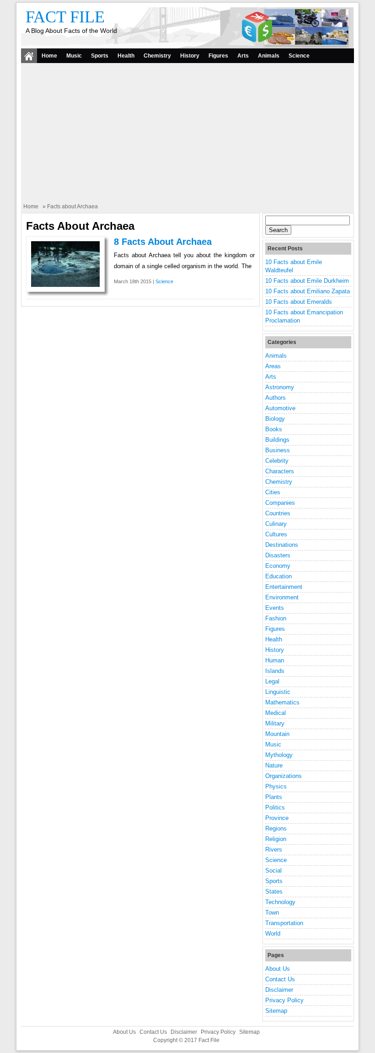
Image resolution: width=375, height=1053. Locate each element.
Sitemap (276, 1010)
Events (274, 607)
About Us (277, 968)
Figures (218, 56)
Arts (243, 56)
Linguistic (277, 691)
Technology (280, 902)
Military (274, 723)
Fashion (275, 618)
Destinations (281, 544)
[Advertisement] (187, 134)
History (189, 56)
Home (49, 56)
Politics (275, 807)
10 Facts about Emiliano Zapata (307, 291)
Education (278, 576)
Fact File (65, 17)
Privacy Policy (284, 1000)
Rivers (273, 849)
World (272, 933)
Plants (273, 797)
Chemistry (157, 56)
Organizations (283, 776)
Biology (275, 418)
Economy (277, 565)
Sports (99, 56)
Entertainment (283, 586)
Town (272, 912)
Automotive (280, 408)
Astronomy (279, 387)
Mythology (279, 754)
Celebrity (277, 460)
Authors (275, 397)
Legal (272, 681)
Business (277, 450)
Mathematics (282, 702)
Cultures (276, 534)
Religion (275, 839)
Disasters (277, 555)
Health (126, 56)
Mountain (277, 733)
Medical (275, 712)
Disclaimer (279, 989)
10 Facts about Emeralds (298, 301)
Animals (268, 56)
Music (74, 56)
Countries (277, 513)
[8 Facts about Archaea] (65, 284)
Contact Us (280, 979)
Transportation (284, 923)
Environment (282, 597)
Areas (273, 366)
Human (274, 660)
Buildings (277, 439)
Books (273, 429)
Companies (280, 502)
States (274, 891)
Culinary (276, 523)
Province (277, 818)
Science (299, 56)
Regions (276, 828)
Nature (274, 765)
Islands (274, 670)
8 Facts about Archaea (163, 242)
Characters (279, 471)
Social (273, 870)
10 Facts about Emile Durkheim (307, 280)
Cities (272, 492)
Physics (276, 786)
